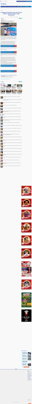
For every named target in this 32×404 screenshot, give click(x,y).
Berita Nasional (26, 6)
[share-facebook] (19, 18)
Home (1, 1)
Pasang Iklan (29, 370)
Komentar (3, 81)
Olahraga (30, 375)
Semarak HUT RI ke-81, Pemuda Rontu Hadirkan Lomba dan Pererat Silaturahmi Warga (12, 148)
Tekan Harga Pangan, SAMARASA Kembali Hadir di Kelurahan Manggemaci (24, 1)
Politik (10, 6)
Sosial (12, 6)
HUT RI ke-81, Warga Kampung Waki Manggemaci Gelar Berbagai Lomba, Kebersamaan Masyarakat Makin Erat (11, 134)
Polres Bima (29, 379)
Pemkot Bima (29, 377)
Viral (23, 6)
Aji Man (28, 373)
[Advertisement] (11, 172)
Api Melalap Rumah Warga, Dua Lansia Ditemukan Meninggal (9, 105)
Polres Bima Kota (30, 379)
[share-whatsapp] (21, 18)
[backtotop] (16, 369)
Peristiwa (15, 6)
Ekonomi (18, 6)
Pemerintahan (5, 6)
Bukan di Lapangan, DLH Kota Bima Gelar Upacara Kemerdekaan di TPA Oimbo (11, 165)
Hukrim (8, 6)
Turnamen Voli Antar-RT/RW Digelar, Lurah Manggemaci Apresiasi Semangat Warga (12, 125)
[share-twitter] (20, 18)
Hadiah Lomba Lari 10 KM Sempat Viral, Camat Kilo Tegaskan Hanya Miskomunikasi (12, 128)
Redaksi (28, 371)
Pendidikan (21, 6)
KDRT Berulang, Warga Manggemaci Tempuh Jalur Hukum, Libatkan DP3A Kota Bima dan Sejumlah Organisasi (24, 361)
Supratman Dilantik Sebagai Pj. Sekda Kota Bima (7, 76)
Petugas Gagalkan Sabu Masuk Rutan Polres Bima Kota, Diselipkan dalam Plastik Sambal (24, 364)
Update (30, 403)
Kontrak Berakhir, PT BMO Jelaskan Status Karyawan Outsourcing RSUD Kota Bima (12, 151)
